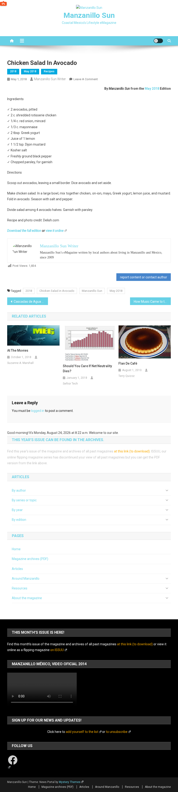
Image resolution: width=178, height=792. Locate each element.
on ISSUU (57, 650)
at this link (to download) (132, 451)
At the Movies (17, 350)
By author (19, 490)
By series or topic (24, 500)
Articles (17, 569)
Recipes (49, 71)
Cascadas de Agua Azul (31, 301)
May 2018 (30, 71)
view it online (55, 230)
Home (16, 549)
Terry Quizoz (126, 376)
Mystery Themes (69, 782)
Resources (19, 588)
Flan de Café (127, 363)
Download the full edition (24, 230)
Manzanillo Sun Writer (50, 79)
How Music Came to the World (152, 301)
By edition (19, 520)
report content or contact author (143, 277)
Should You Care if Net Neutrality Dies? (87, 368)
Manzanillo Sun (89, 15)
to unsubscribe (116, 732)
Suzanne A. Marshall (20, 363)
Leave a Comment (85, 79)
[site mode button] (158, 40)
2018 (13, 71)
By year (17, 510)
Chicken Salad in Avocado (56, 291)
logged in (37, 411)
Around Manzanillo (25, 578)
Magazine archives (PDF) (30, 559)
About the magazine (27, 598)
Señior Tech (70, 383)
